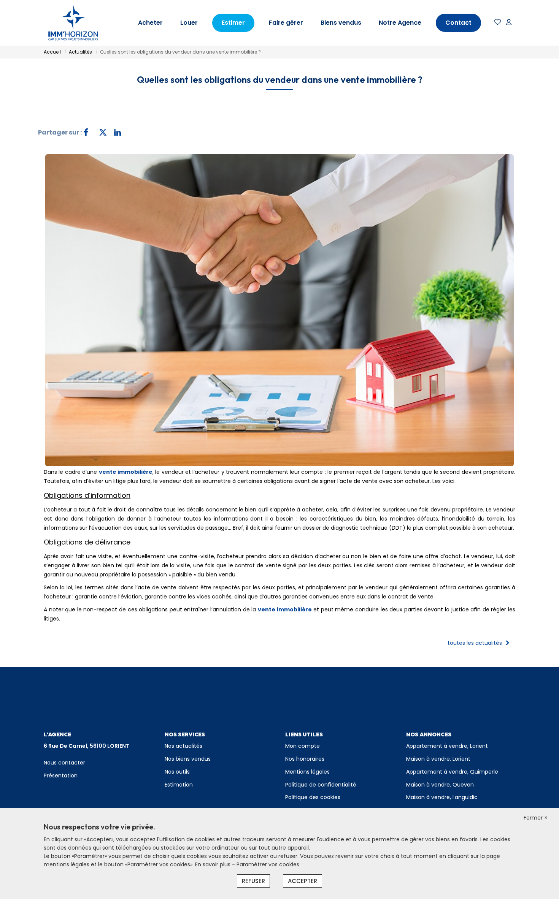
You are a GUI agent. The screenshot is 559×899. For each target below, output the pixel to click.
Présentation (61, 775)
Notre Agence (400, 22)
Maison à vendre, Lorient (438, 759)
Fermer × (536, 817)
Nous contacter (64, 762)
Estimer (233, 22)
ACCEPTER (302, 881)
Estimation (179, 784)
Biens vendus (341, 22)
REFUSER (253, 881)
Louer (189, 22)
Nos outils (177, 772)
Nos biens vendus (188, 759)
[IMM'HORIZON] (73, 23)
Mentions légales (307, 772)
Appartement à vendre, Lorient (447, 746)
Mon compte (302, 746)
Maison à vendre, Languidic (442, 797)
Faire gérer (286, 22)
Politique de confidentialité (320, 784)
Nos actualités (183, 746)
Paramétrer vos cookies (268, 864)
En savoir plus (213, 864)
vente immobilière (125, 472)
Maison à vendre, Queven (440, 784)
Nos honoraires (304, 759)
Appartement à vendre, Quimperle (452, 772)
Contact (458, 22)
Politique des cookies (312, 797)
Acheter (150, 22)
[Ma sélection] (497, 22)
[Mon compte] (508, 22)
